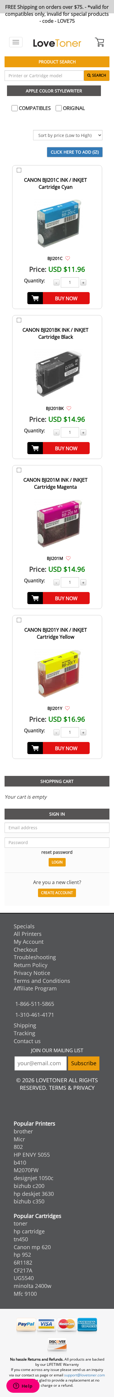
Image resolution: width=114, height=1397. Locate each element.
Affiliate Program (35, 988)
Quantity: (34, 280)
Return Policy (30, 965)
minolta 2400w (32, 1285)
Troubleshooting (35, 957)
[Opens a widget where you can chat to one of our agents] (23, 1386)
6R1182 (23, 1262)
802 (18, 1146)
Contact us (27, 1041)
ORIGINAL (73, 108)
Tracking (24, 1033)
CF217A (23, 1270)
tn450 (21, 1239)
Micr (19, 1139)
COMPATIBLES (34, 108)
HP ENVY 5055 (32, 1154)
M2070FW (26, 1170)
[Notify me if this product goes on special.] (67, 258)
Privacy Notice (32, 972)
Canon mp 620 (32, 1247)
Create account (57, 892)
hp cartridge (29, 1231)
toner (20, 1223)
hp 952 (22, 1254)
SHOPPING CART (57, 781)
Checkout (25, 949)
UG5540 (24, 1278)
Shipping (25, 1025)
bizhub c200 (29, 1185)
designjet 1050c (34, 1178)
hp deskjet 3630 (34, 1193)
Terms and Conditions (42, 980)
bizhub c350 (29, 1201)
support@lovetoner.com (84, 1375)
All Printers (28, 933)
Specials (24, 926)
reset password (57, 852)
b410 (20, 1162)
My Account (28, 941)
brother (23, 1131)
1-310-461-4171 (34, 1014)
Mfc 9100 (25, 1293)
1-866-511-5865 (34, 1003)
